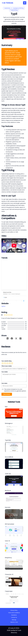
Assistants (7, 8)
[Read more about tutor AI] (14, 548)
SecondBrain (9, 457)
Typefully (8, 440)
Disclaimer (14, 615)
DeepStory (8, 558)
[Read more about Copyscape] (14, 598)
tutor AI (7, 541)
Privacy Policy (14, 610)
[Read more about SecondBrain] (14, 464)
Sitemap (14, 620)
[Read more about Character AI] (14, 581)
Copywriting (14, 10)
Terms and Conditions (14, 612)
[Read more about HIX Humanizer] (14, 531)
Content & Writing (18, 8)
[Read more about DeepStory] (14, 564)
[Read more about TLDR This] (14, 480)
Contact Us (14, 617)
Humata (7, 507)
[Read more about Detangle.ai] (14, 430)
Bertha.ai (8, 490)
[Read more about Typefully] (14, 447)
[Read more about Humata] (14, 514)
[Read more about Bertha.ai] (14, 497)
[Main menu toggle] (24, 3)
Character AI (9, 574)
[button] (7, 338)
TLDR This (8, 474)
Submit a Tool (14, 622)
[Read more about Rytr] (14, 413)
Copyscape (8, 591)
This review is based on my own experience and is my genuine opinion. (15, 390)
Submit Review (6, 394)
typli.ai (3, 306)
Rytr (6, 406)
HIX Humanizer (9, 524)
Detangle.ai (8, 423)
